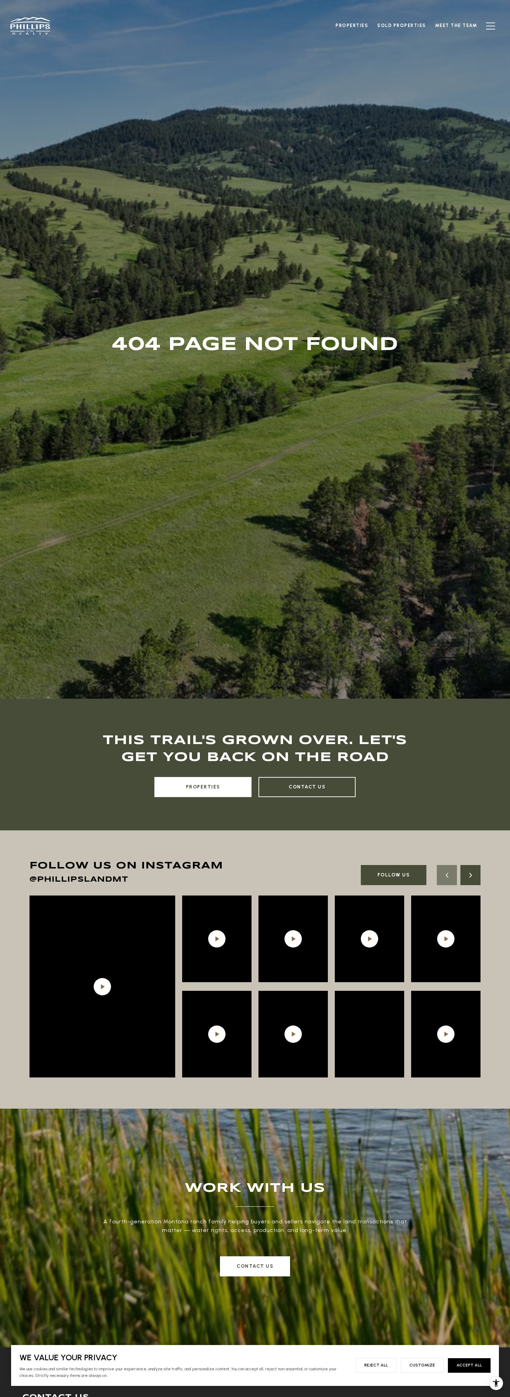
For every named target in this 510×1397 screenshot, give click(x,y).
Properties (203, 787)
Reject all (376, 1365)
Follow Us (393, 875)
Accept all (469, 1365)
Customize (422, 1365)
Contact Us (307, 787)
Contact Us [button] (255, 1266)
